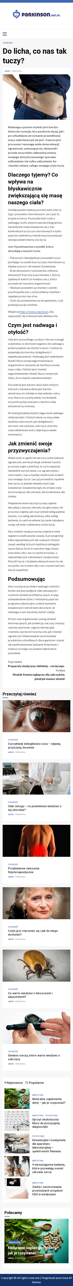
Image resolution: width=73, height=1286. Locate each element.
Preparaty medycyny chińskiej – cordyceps (36, 664)
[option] (36, 1243)
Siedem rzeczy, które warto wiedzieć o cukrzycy (36, 1028)
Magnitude (48, 1277)
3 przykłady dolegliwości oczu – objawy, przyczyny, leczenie (36, 716)
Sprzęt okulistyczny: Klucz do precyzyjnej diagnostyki (17, 1121)
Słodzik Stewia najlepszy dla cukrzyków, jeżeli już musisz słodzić (39, 674)
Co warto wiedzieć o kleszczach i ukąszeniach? (36, 966)
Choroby (8, 43)
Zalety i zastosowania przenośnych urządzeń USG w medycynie (17, 1188)
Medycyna (37, 1095)
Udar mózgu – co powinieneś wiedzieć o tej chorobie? (36, 779)
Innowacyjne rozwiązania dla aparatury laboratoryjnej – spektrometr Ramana (17, 1143)
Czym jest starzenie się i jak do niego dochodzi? (36, 903)
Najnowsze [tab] (14, 1083)
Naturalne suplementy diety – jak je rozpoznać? (17, 1098)
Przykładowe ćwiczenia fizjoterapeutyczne (36, 841)
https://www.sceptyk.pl (34, 311)
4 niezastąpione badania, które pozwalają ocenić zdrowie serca (17, 1166)
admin (7, 71)
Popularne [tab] (36, 1083)
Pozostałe (52, 1115)
